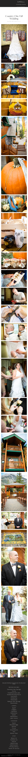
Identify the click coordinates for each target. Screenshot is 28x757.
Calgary (14, 709)
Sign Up (23, 23)
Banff (14, 708)
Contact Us (14, 740)
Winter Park (14, 733)
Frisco (14, 728)
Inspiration (21, 4)
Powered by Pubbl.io (6, 755)
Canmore (14, 711)
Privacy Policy (14, 746)
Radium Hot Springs (14, 701)
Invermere (14, 696)
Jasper (14, 715)
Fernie (14, 691)
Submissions (14, 745)
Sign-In (18, 23)
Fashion (21, 9)
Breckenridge (14, 724)
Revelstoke (14, 703)
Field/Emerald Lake (14, 693)
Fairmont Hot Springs (14, 689)
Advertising (14, 743)
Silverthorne (14, 730)
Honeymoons (21, 12)
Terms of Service (14, 748)
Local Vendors (21, 16)
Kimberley (14, 698)
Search (14, 741)
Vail (14, 731)
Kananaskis (14, 716)
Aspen (14, 723)
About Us (14, 738)
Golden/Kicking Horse (14, 694)
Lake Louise (14, 718)
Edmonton (14, 713)
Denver (14, 726)
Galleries (21, 7)
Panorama (14, 699)
